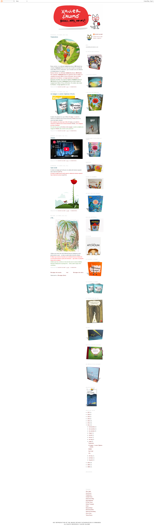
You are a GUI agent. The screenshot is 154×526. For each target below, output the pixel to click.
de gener (91, 460)
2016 (89, 414)
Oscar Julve (88, 513)
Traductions (54, 37)
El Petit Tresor (89, 502)
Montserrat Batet (90, 509)
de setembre (92, 431)
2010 (89, 462)
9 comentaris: (73, 130)
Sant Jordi (54, 168)
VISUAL (74, 118)
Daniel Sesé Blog (90, 498)
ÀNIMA (53, 138)
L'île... (52, 218)
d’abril (90, 441)
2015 (89, 416)
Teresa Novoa (89, 515)
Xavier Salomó (99, 34)
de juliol (91, 435)
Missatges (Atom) (62, 275)
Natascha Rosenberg (91, 511)
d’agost (90, 433)
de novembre (92, 429)
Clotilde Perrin (89, 496)
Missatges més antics (78, 272)
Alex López (88, 491)
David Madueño (89, 500)
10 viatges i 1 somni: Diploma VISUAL (63, 94)
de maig (91, 439)
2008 (89, 466)
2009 (89, 464)
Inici (67, 272)
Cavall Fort (59, 171)
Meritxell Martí (89, 507)
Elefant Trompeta (90, 504)
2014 (89, 418)
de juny (90, 437)
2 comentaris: (73, 86)
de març (91, 455)
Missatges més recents (56, 272)
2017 (89, 412)
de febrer (91, 458)
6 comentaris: (73, 160)
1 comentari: (73, 267)
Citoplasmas (89, 495)
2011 (89, 425)
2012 (89, 423)
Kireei (87, 506)
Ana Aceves (88, 493)
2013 (89, 420)
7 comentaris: (74, 210)
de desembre (92, 426)
